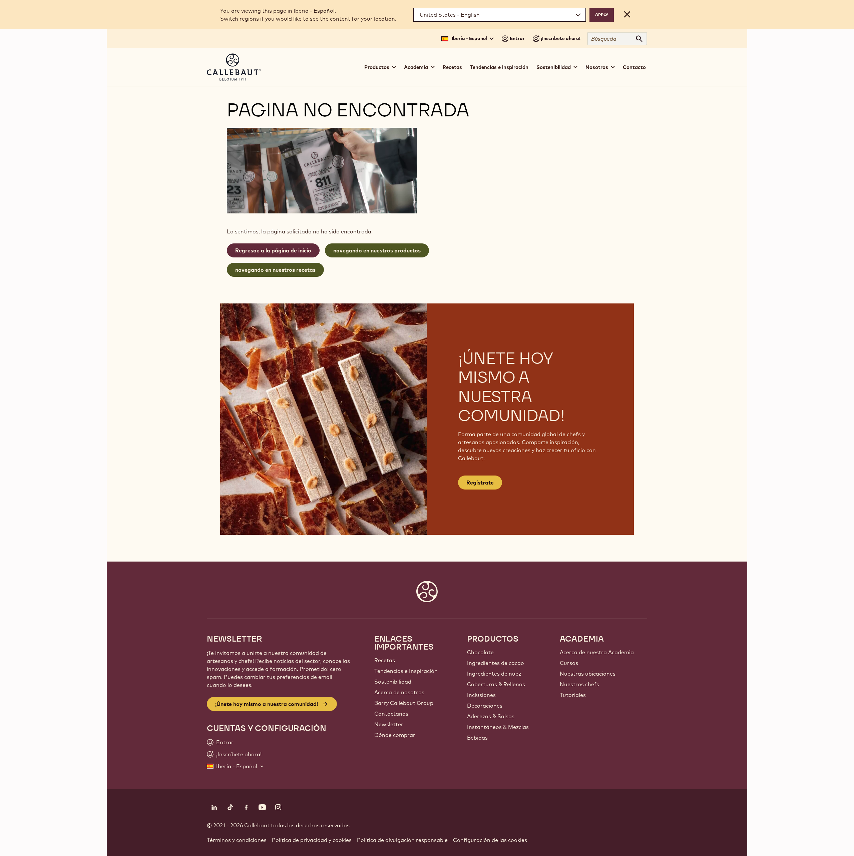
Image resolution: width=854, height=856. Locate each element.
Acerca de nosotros (399, 692)
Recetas (452, 67)
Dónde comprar (394, 735)
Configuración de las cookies (490, 840)
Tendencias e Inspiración (406, 671)
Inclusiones (481, 695)
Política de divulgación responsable (402, 840)
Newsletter (388, 724)
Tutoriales (573, 695)
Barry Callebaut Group (403, 703)
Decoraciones (484, 705)
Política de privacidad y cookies (312, 840)
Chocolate (480, 652)
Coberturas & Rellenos (496, 684)
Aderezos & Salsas (490, 716)
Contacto (634, 67)
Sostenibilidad (392, 681)
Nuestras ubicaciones (587, 673)
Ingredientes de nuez (494, 673)
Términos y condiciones (237, 840)
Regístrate (480, 482)
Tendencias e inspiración (499, 67)
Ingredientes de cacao (495, 663)
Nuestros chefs (579, 684)
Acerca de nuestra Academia (597, 652)
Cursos (569, 663)
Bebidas (477, 737)
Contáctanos (391, 713)
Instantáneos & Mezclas (498, 727)
